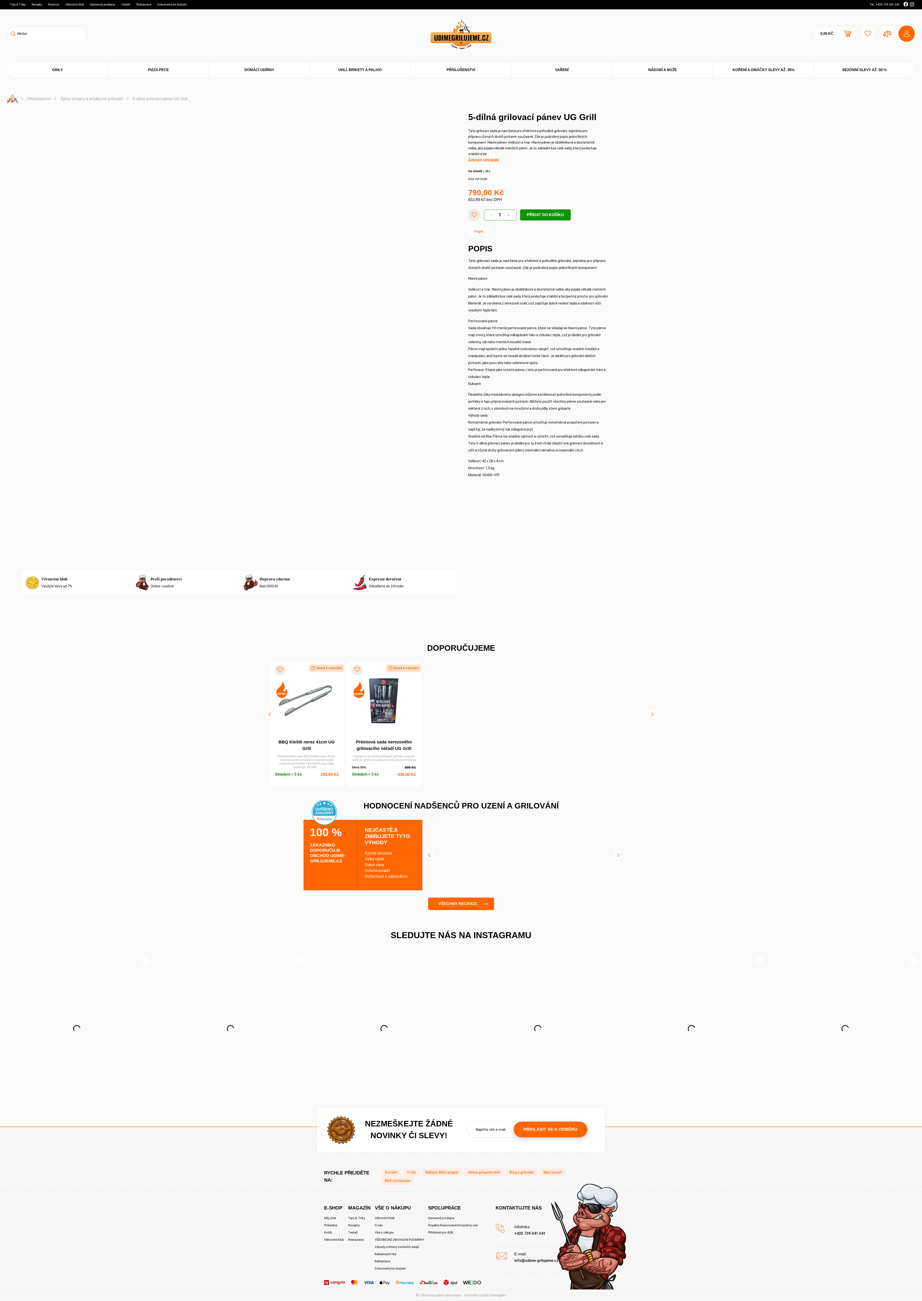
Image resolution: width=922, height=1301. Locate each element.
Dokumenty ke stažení (172, 4)
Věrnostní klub (74, 4)
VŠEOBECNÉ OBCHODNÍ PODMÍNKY (399, 1239)
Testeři (125, 4)
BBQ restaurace (397, 1181)
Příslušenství (39, 98)
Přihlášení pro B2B (440, 1232)
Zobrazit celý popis (483, 160)
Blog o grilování (522, 1172)
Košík (328, 1232)
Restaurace (143, 4)
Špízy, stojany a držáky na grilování (92, 98)
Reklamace (382, 1261)
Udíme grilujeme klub (484, 1172)
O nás (411, 1172)
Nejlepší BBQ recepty (441, 1172)
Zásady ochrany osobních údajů (397, 1247)
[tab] (479, 231)
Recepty (37, 4)
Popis (478, 231)
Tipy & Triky (17, 4)
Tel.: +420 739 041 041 (884, 4)
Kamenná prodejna (102, 4)
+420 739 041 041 (530, 1233)
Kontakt (391, 1172)
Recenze (53, 4)
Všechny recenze (458, 904)
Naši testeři (552, 1172)
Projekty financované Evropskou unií (453, 1225)
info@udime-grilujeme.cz (536, 1260)
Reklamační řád (385, 1254)
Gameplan (498, 1295)
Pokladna (330, 1225)
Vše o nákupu (384, 1232)
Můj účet (330, 1218)
